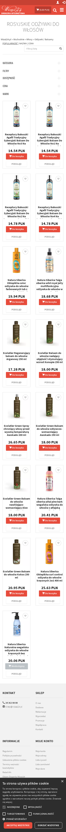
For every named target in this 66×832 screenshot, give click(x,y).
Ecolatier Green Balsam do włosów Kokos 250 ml (16, 574)
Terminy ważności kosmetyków (11, 766)
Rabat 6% (7, 772)
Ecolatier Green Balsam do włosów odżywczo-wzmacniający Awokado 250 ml (49, 430)
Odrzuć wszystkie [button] (48, 825)
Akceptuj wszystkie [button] (18, 825)
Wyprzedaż (41, 716)
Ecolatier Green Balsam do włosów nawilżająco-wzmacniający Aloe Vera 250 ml (16, 504)
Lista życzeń (41, 760)
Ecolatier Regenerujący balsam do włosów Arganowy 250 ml (16, 356)
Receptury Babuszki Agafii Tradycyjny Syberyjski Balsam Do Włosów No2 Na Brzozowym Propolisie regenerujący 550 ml (16, 214)
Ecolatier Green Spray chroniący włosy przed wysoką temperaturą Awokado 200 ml (16, 430)
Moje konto (41, 751)
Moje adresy (41, 755)
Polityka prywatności (12, 755)
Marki (6, 94)
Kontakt (9, 693)
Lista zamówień (43, 764)
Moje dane (40, 768)
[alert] (33, 805)
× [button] (62, 781)
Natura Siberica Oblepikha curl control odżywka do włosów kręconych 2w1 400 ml (49, 576)
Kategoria (8, 63)
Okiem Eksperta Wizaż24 (14, 776)
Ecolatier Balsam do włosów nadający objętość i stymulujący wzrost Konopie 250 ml (49, 357)
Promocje (40, 720)
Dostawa (39, 707)
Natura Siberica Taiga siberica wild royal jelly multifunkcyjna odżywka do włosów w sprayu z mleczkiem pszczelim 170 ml (49, 287)
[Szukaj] (54, 11)
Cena (5, 86)
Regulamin (7, 751)
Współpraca (41, 725)
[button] (33, 819)
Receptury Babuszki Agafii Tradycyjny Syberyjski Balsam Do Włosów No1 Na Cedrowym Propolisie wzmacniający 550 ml (49, 142)
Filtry (6, 71)
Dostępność (9, 78)
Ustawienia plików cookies (14, 760)
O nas (38, 703)
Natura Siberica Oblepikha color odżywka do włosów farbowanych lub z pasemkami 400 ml (16, 286)
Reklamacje (41, 711)
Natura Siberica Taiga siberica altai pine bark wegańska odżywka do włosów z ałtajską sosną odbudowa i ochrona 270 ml (49, 506)
